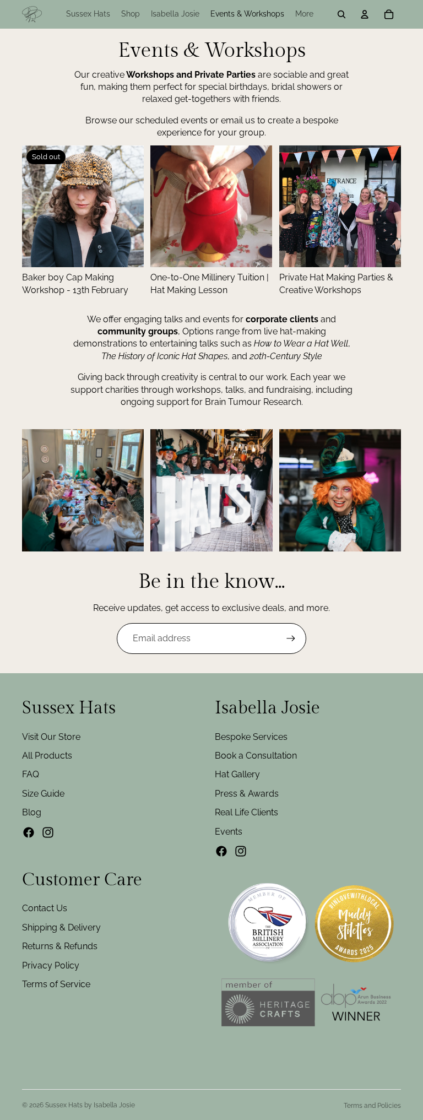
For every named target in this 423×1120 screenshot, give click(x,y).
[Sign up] (290, 638)
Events (228, 831)
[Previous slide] (34, 206)
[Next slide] (132, 206)
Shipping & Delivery (61, 927)
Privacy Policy (50, 965)
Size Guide (43, 793)
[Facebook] (28, 832)
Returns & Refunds (59, 947)
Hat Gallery (237, 775)
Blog (31, 812)
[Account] (364, 14)
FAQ (30, 775)
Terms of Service (56, 984)
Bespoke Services (251, 737)
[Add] (384, 251)
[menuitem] (304, 14)
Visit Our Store (51, 737)
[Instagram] (48, 832)
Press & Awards (247, 793)
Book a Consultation (256, 755)
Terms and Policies (372, 1106)
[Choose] (255, 251)
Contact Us (44, 908)
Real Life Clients (246, 812)
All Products (47, 755)
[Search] (341, 14)
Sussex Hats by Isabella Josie (90, 1105)
